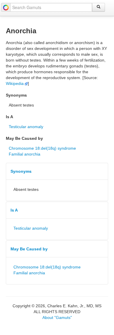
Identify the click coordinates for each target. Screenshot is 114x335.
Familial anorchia (24, 154)
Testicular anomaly (26, 126)
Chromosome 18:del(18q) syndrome (42, 148)
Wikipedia (15, 83)
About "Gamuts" (57, 317)
